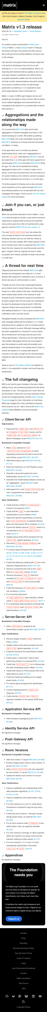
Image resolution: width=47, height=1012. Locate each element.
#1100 (36, 565)
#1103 (9, 829)
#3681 (39, 556)
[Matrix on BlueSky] (26, 996)
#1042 (37, 791)
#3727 (9, 702)
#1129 (33, 556)
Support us (13, 918)
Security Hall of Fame (23, 953)
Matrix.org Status (23, 978)
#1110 (39, 552)
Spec (25, 31)
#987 (27, 508)
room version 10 (33, 227)
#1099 (18, 495)
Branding (23, 943)
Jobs (23, 988)
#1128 (27, 556)
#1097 (33, 552)
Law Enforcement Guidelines (23, 968)
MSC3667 (16, 766)
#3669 (33, 572)
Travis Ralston (35, 31)
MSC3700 (31, 438)
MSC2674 (34, 156)
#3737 (28, 848)
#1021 (14, 533)
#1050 (9, 800)
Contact (23, 973)
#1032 (35, 540)
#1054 (15, 552)
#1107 (36, 839)
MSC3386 (41, 245)
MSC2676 (35, 163)
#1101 (39, 438)
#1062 (18, 470)
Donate (23, 933)
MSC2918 (30, 460)
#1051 (9, 552)
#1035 (18, 546)
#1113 (9, 463)
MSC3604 (33, 759)
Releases (18, 31)
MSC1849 (20, 129)
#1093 (9, 810)
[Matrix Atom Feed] (23, 1001)
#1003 (41, 524)
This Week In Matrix (23, 365)
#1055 (39, 667)
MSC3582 (10, 546)
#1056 (37, 460)
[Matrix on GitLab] (13, 996)
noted (4, 217)
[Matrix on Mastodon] (19, 996)
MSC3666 (10, 486)
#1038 (9, 654)
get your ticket (23, 19)
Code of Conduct (23, 958)
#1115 (9, 556)
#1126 (15, 556)
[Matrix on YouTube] (40, 996)
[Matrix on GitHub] (7, 996)
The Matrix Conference (33, 13)
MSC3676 (38, 187)
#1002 (34, 457)
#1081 (27, 552)
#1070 (27, 674)
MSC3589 (10, 778)
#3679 (9, 584)
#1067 (41, 629)
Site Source (23, 983)
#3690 (22, 591)
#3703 (18, 693)
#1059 (21, 552)
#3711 (41, 600)
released (24, 47)
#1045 (41, 661)
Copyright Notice (23, 1007)
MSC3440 (17, 163)
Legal (23, 963)
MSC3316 (38, 718)
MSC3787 (20, 227)
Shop (23, 938)
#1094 (9, 721)
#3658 (30, 565)
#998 (15, 642)
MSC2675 (6, 142)
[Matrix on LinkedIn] (33, 996)
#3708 (9, 559)
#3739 (18, 778)
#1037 (31, 791)
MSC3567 (27, 457)
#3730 (23, 610)
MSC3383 (34, 629)
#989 (34, 514)
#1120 (15, 794)
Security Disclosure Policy (23, 948)
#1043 (9, 794)
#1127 (21, 556)
